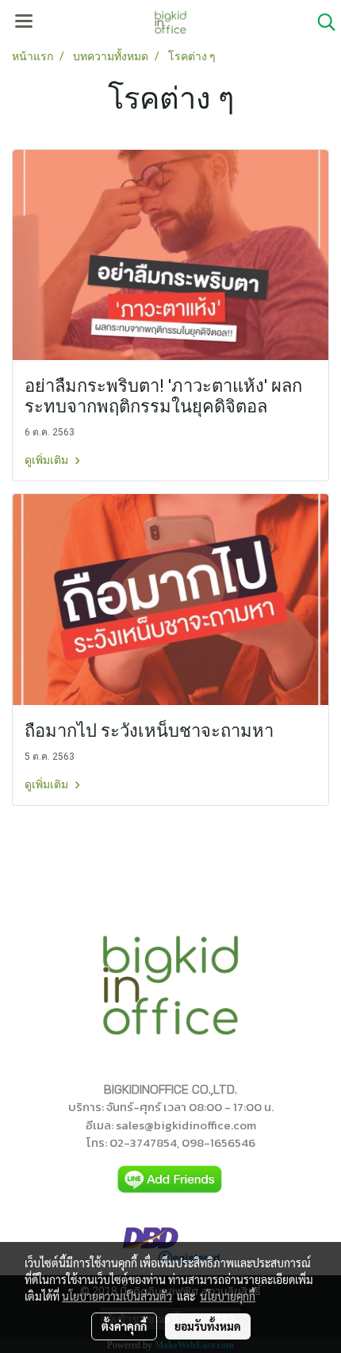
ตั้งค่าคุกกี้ (124, 1326)
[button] (321, 22)
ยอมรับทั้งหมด (207, 1326)
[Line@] (170, 1179)
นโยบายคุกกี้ (227, 1296)
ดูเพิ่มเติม (48, 460)
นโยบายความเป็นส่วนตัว (117, 1296)
